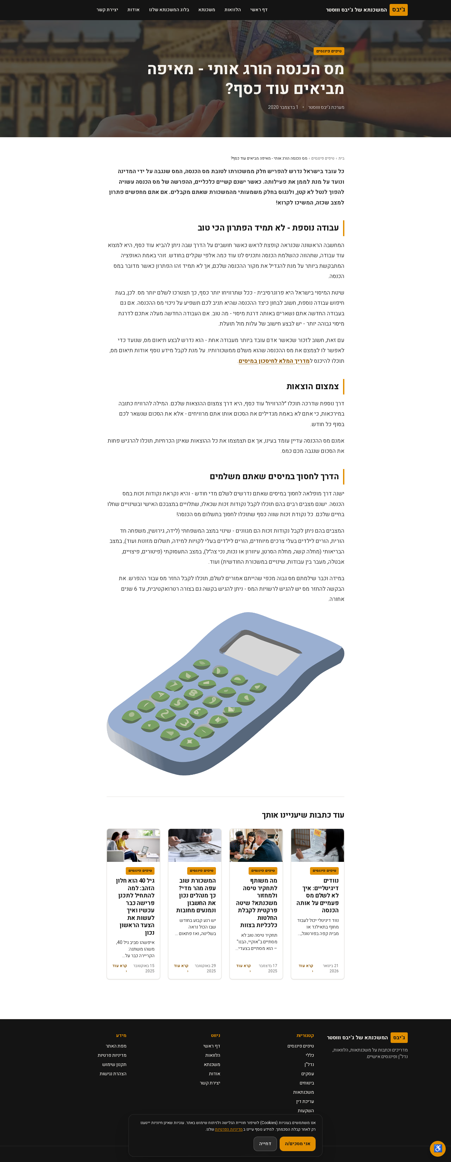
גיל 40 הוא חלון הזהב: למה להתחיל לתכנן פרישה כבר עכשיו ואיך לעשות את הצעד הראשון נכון (135, 906)
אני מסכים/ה (297, 1143)
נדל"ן (309, 1064)
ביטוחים (307, 1083)
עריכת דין (305, 1101)
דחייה (265, 1143)
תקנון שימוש (114, 1064)
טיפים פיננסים (329, 51)
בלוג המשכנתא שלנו (169, 9)
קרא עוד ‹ (305, 968)
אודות (133, 9)
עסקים (307, 1073)
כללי (310, 1055)
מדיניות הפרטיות (229, 1129)
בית (341, 158)
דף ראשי (259, 9)
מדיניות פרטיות (112, 1055)
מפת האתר (116, 1046)
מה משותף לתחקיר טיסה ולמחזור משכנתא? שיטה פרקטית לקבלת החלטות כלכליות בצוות (256, 903)
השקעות (306, 1110)
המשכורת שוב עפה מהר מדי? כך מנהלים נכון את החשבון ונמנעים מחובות (196, 895)
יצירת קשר (107, 9)
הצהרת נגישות (113, 1073)
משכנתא (206, 9)
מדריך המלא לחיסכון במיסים (274, 361)
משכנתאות (303, 1092)
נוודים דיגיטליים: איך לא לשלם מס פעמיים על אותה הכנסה (317, 895)
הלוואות (233, 9)
